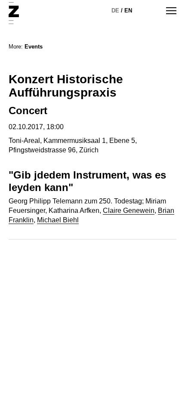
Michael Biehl (58, 220)
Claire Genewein (128, 210)
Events (34, 46)
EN (128, 10)
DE (115, 10)
